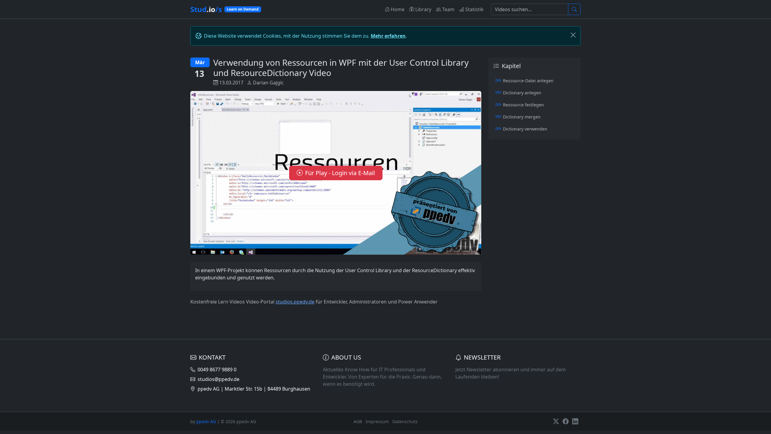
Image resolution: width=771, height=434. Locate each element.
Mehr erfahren (388, 36)
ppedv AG (206, 421)
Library (423, 9)
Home (397, 9)
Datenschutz (405, 421)
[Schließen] (573, 35)
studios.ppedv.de (295, 301)
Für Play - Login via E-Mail (340, 173)
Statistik (474, 9)
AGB (358, 421)
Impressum (377, 421)
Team (448, 9)
